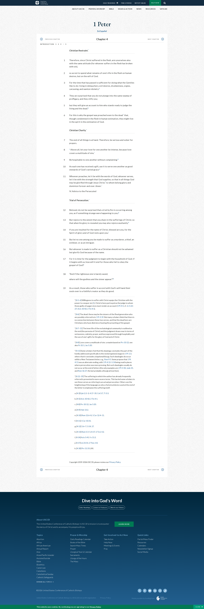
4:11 (78, 351)
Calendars (141, 545)
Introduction (47, 44)
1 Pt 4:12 (106, 362)
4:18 (79, 448)
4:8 (77, 342)
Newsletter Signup (145, 549)
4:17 (91, 393)
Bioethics (40, 564)
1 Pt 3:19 (99, 317)
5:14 (113, 362)
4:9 (78, 410)
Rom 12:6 (85, 415)
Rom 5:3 (85, 432)
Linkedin (155, 591)
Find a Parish (126, 3)
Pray (106, 549)
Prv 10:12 (125, 342)
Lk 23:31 (84, 443)
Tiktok (165, 591)
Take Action (108, 539)
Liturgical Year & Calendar (81, 552)
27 (76, 309)
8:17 (93, 432)
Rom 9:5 (107, 359)
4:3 (78, 393)
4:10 (79, 415)
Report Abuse (140, 3)
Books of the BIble (77, 542)
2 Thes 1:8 (93, 443)
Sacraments (75, 555)
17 (93, 426)
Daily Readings (109, 3)
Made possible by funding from (143, 598)
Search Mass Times (78, 545)
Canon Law (41, 568)
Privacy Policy (115, 462)
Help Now (155, 3)
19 (82, 376)
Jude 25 (129, 368)
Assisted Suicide (43, 558)
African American (44, 545)
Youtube (150, 591)
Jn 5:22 (130, 306)
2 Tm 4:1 (90, 309)
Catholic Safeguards (45, 577)
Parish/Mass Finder (145, 539)
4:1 (77, 300)
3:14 (89, 426)
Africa (39, 542)
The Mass (74, 561)
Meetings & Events (112, 545)
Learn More (124, 524)
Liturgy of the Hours (78, 558)
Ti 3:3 (106, 393)
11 (81, 328)
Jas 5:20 (88, 345)
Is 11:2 (93, 437)
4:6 (77, 314)
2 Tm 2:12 (100, 432)
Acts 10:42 (82, 309)
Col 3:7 (100, 393)
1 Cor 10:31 (86, 421)
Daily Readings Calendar (118, 3)
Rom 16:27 (82, 371)
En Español (102, 31)
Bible (39, 561)
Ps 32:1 (81, 345)
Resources (141, 542)
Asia (38, 552)
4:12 (78, 376)
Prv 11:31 (85, 448)
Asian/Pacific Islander (45, 555)
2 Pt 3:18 (122, 368)
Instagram (160, 591)
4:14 (78, 437)
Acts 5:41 (85, 437)
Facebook (145, 591)
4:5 (78, 399)
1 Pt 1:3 (128, 353)
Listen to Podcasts (100, 507)
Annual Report (42, 549)
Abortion (40, 539)
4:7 (77, 328)
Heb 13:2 (84, 410)
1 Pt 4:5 (120, 306)
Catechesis (41, 571)
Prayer (73, 549)
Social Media (142, 552)
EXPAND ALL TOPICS (44, 582)
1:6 (83, 426)
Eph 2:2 (83, 393)
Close (198, 607)
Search (164, 2)
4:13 (79, 432)
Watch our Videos (117, 507)
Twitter (140, 591)
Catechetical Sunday (45, 574)
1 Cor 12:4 (96, 415)
